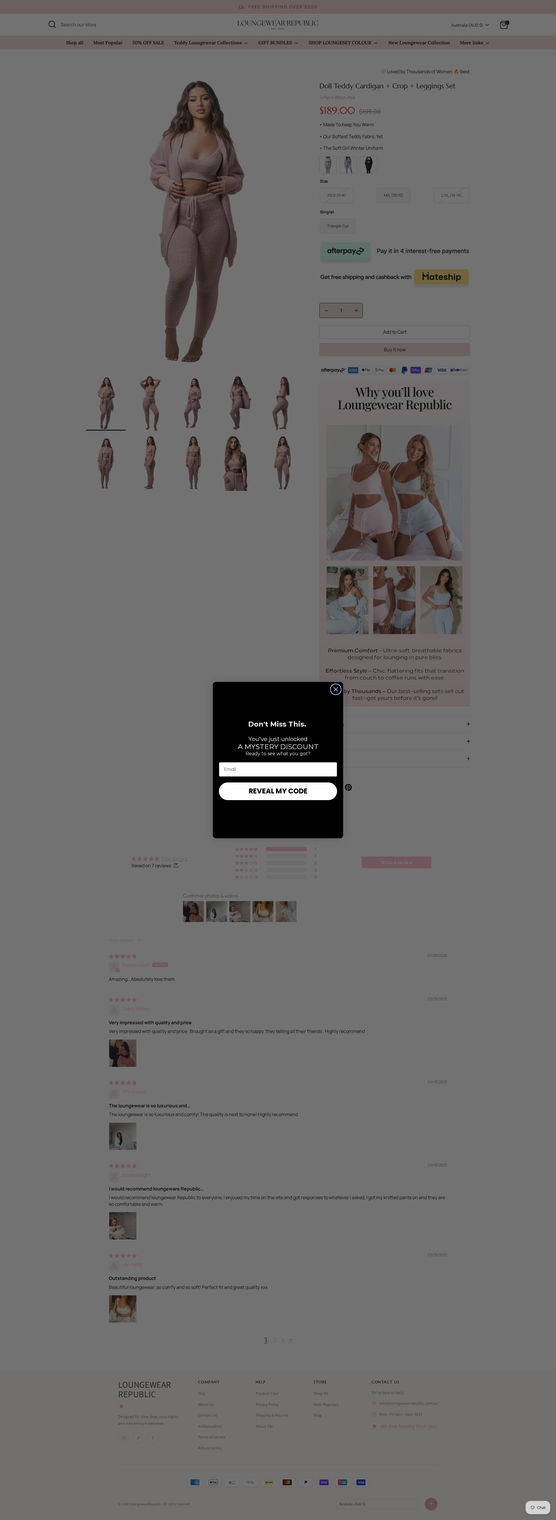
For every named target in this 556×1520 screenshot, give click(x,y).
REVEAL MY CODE (278, 791)
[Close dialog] (336, 689)
